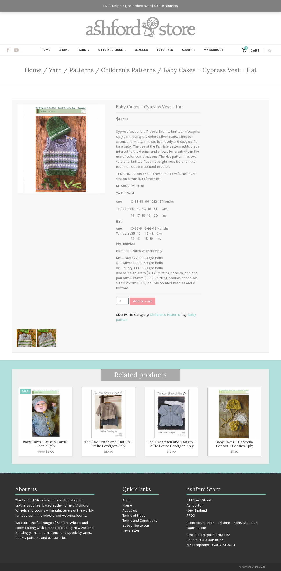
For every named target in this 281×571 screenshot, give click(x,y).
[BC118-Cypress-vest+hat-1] (26, 338)
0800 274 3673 (223, 545)
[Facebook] (8, 50)
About (187, 50)
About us (129, 510)
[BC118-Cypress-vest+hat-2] (46, 338)
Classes (141, 50)
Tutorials (165, 50)
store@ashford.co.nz (214, 535)
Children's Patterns (128, 70)
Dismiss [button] (171, 6)
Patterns (81, 70)
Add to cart (142, 301)
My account (213, 50)
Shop (63, 50)
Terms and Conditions (139, 520)
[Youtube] (16, 50)
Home (45, 50)
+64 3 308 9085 (210, 540)
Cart (252, 50)
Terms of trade (133, 515)
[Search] (269, 50)
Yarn (82, 50)
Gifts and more (110, 50)
